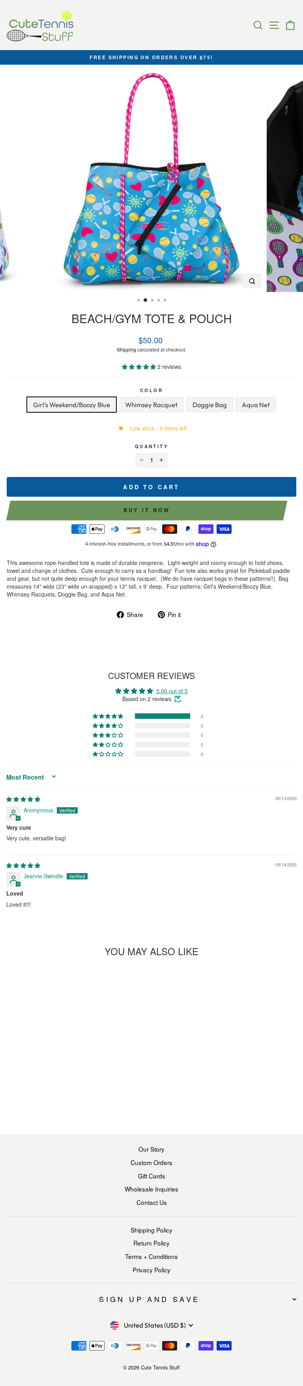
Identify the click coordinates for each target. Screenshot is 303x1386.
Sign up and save (149, 1299)
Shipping (126, 349)
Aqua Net (256, 404)
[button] (139, 366)
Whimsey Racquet (151, 404)
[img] (23, 799)
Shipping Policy (151, 1229)
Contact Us (152, 1202)
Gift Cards (151, 1175)
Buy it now (146, 510)
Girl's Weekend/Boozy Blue (71, 404)
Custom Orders (151, 1162)
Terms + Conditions (151, 1256)
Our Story (151, 1149)
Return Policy (151, 1242)
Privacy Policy (151, 1269)
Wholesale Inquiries (151, 1188)
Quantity (151, 446)
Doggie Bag (210, 404)
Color (151, 390)
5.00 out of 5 (172, 691)
